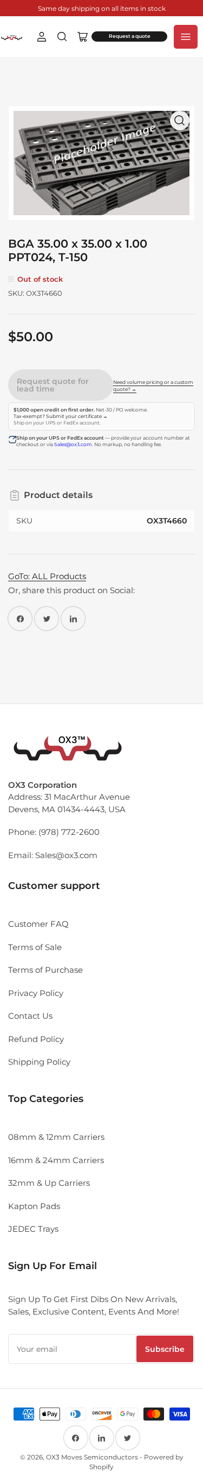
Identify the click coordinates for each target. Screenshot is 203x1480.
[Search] (62, 37)
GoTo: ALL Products (47, 576)
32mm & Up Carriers (49, 1183)
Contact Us (30, 1016)
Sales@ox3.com (73, 444)
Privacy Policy (35, 993)
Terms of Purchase (45, 970)
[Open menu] (186, 37)
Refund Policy (36, 1039)
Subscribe (165, 1349)
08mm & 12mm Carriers (56, 1137)
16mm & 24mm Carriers (56, 1160)
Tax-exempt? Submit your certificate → (61, 416)
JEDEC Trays (33, 1229)
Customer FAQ (38, 924)
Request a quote (129, 36)
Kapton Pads (34, 1206)
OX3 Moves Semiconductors (92, 1457)
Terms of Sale (35, 947)
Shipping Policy (39, 1062)
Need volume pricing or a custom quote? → (153, 386)
